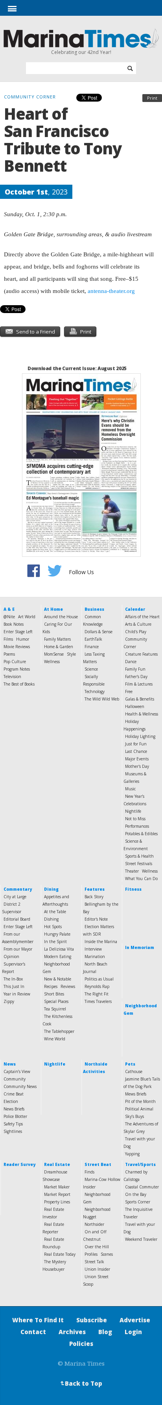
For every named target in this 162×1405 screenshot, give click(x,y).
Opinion (11, 956)
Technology (95, 691)
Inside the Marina (101, 941)
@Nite (9, 616)
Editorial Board (17, 919)
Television (12, 676)
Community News (20, 1086)
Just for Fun (136, 744)
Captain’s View (17, 1071)
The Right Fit (97, 994)
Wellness (52, 661)
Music (130, 788)
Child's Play (135, 631)
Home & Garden (58, 646)
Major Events (137, 759)
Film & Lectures (139, 684)
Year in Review (17, 994)
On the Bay (135, 1194)
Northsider (94, 1224)
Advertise (135, 1320)
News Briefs (14, 1109)
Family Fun (135, 669)
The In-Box (13, 979)
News (10, 1064)
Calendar (135, 609)
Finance (92, 646)
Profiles (91, 1254)
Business (94, 609)
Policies (81, 1344)
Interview (93, 949)
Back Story (94, 896)
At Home (53, 609)
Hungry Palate (57, 934)
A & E (9, 609)
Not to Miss (135, 818)
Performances (137, 826)
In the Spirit (55, 941)
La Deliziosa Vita (59, 949)
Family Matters (57, 639)
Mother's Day (137, 766)
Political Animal (139, 1109)
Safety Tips (13, 1124)
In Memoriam (139, 947)
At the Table (55, 911)
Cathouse (133, 1071)
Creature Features (141, 654)
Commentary (18, 889)
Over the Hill (97, 1246)
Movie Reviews (17, 646)
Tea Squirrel (55, 1009)
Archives (72, 1332)
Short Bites (54, 994)
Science (91, 669)
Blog (105, 1332)
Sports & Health (139, 856)
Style (71, 654)
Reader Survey (19, 1164)
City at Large (15, 896)
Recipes (50, 986)
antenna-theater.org (111, 291)
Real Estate (57, 1164)
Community (15, 1079)
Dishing (51, 919)
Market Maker (57, 1187)
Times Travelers (98, 1001)
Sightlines (13, 1131)
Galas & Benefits (139, 699)
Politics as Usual (99, 979)
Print (152, 98)
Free (129, 691)
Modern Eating (57, 956)
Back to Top (81, 1383)
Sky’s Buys (134, 1116)
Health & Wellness (141, 714)
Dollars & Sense (98, 631)
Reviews (68, 986)
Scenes (107, 1254)
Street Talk (94, 1261)
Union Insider (97, 1269)
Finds (89, 1172)
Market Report (57, 1194)
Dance (130, 661)
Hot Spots (53, 926)
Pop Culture (15, 661)
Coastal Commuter (142, 1187)
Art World (26, 616)
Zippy (9, 1001)
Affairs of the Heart (142, 616)
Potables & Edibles (141, 833)
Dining (51, 889)
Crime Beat (14, 1094)
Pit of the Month (140, 1101)
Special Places (56, 1001)
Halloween (134, 706)
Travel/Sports (140, 1164)
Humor (22, 639)
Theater (132, 871)
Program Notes (17, 669)
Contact (33, 1332)
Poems (9, 654)
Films (8, 639)
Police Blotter (15, 1116)
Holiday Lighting (140, 736)
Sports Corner (137, 1202)
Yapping (132, 1154)
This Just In (14, 986)
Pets (130, 1064)
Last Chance (136, 751)
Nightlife (133, 811)
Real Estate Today (59, 1254)
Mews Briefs (135, 1094)
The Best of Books (19, 684)
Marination (95, 956)
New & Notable (57, 979)
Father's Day (136, 676)
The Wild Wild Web (102, 699)
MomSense (54, 654)
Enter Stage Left (18, 631)
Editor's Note (96, 919)
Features (95, 889)
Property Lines (57, 1202)
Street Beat (98, 1164)
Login (133, 1332)
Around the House (61, 616)
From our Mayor (18, 949)
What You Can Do (141, 878)
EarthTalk (93, 639)
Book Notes (14, 624)
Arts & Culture (138, 624)
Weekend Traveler (141, 1239)
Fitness (133, 889)
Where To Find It (38, 1320)
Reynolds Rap (97, 986)
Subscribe (91, 1320)
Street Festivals (138, 863)
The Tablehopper (59, 1031)
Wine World (54, 1039)
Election (11, 1101)
